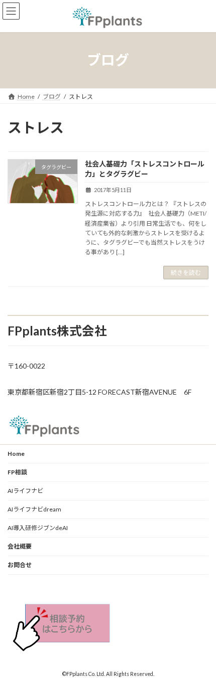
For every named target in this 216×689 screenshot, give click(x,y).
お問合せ (20, 565)
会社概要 (20, 546)
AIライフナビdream (34, 509)
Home (16, 453)
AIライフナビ (25, 490)
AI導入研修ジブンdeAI (38, 528)
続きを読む (186, 272)
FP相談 (17, 472)
